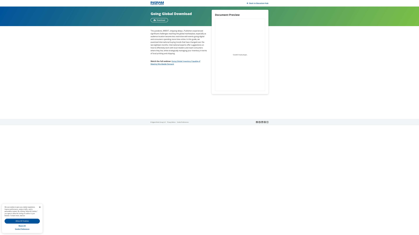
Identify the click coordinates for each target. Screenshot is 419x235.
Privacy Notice (171, 122)
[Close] (39, 207)
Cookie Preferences (183, 122)
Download (159, 20)
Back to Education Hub (257, 3)
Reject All (22, 226)
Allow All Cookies (22, 221)
